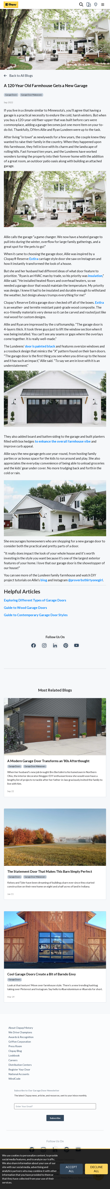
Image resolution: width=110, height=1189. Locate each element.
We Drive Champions (20, 1032)
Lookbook (14, 1055)
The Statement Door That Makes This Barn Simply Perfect (49, 871)
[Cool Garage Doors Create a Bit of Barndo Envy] (55, 940)
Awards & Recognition (21, 1037)
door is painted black (40, 346)
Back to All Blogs (21, 76)
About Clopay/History (20, 1027)
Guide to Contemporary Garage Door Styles (36, 615)
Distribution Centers (20, 1064)
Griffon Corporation (19, 1041)
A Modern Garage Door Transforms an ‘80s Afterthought (48, 761)
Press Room (15, 1046)
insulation (95, 276)
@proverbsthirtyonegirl (85, 580)
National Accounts (18, 1074)
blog (43, 580)
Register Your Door (19, 1069)
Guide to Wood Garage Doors (25, 608)
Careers (12, 1060)
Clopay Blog (15, 1050)
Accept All (71, 1169)
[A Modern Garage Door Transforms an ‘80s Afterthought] (55, 726)
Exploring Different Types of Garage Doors (35, 600)
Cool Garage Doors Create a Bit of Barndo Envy (41, 974)
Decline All (96, 1169)
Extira (33, 259)
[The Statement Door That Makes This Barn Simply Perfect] (55, 837)
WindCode (14, 1078)
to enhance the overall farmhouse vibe (63, 441)
